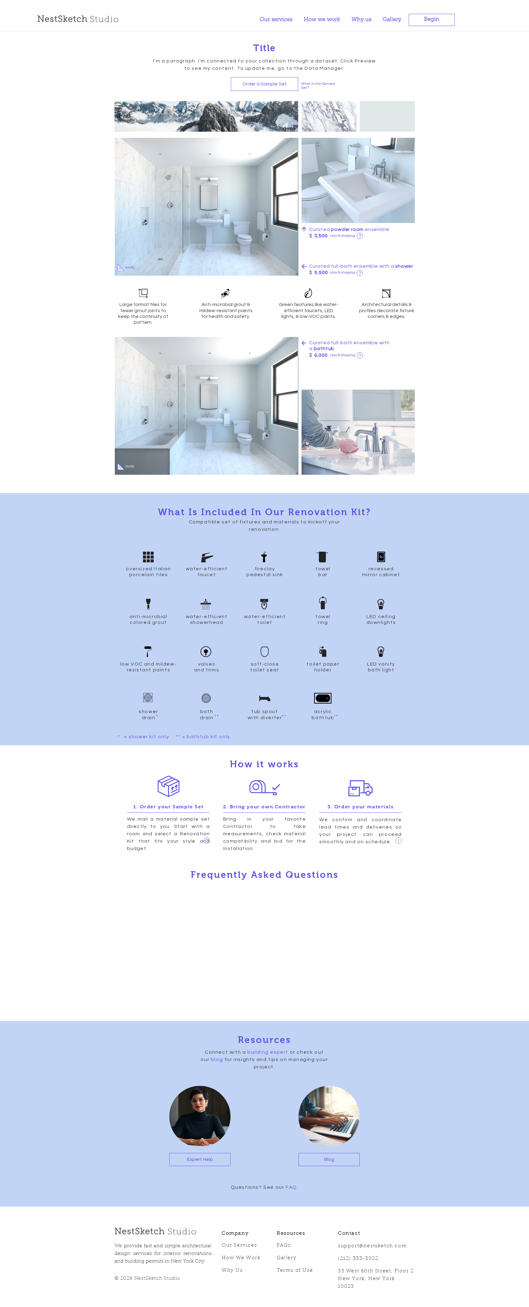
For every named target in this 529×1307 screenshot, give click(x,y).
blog (217, 1059)
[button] (432, 20)
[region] (360, 236)
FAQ (291, 1187)
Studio (182, 1232)
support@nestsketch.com (372, 1246)
